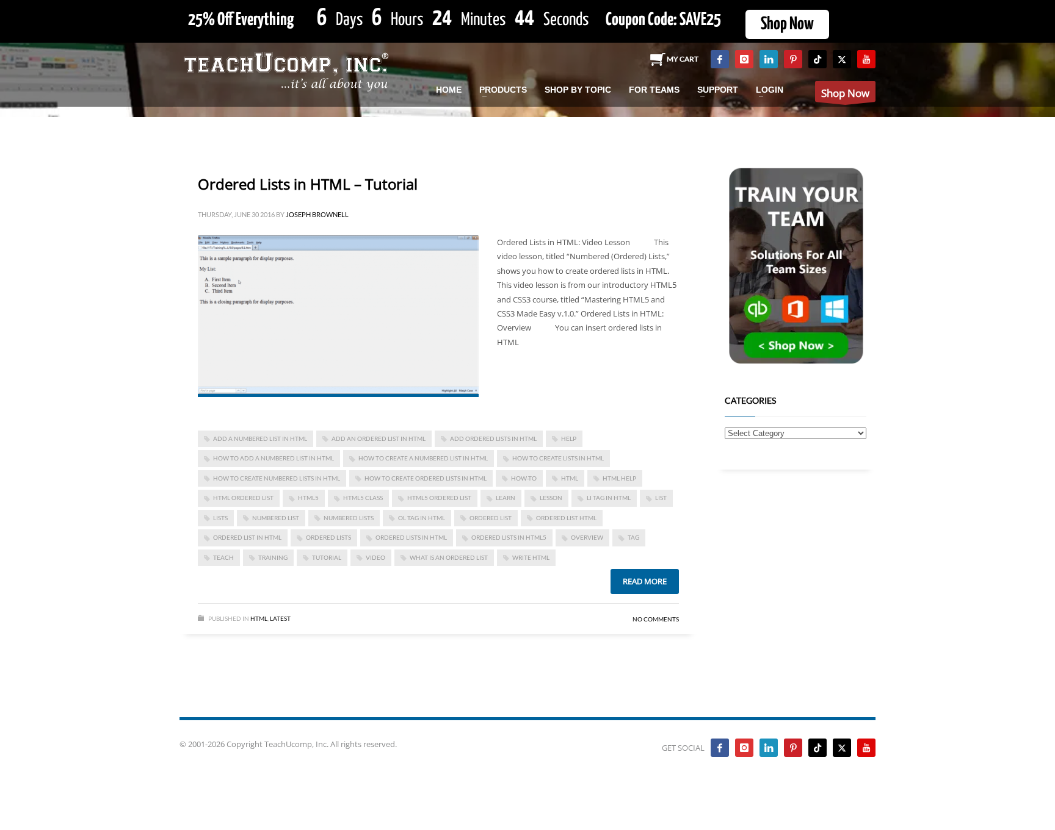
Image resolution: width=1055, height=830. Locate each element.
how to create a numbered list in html (423, 458)
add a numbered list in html (260, 438)
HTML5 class (363, 497)
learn (505, 497)
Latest (280, 618)
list (661, 497)
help (568, 438)
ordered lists (328, 537)
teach (223, 557)
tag (633, 537)
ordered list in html (247, 537)
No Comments (656, 619)
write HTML (530, 557)
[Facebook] (720, 59)
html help (619, 478)
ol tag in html (421, 517)
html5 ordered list (439, 497)
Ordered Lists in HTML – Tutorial (308, 184)
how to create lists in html (558, 458)
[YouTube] (866, 59)
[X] (842, 59)
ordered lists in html (411, 537)
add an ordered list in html (379, 438)
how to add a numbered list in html (273, 458)
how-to (524, 478)
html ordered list (243, 497)
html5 (308, 497)
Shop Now (787, 24)
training (273, 557)
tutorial (326, 557)
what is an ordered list (449, 557)
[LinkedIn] (769, 59)
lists (220, 517)
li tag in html (609, 497)
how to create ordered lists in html (425, 478)
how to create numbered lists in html (276, 478)
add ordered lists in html (493, 438)
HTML (258, 618)
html (569, 478)
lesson (551, 497)
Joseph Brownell (317, 214)
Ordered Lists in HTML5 (508, 537)
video (375, 557)
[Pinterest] (793, 59)
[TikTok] (817, 59)
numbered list (275, 517)
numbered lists (349, 517)
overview (587, 537)
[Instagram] (744, 59)
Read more (645, 581)
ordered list (490, 517)
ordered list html (566, 517)
